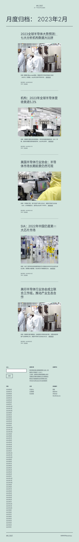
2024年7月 (9, 438)
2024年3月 (9, 446)
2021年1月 (8, 527)
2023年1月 (9, 476)
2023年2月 (9, 474)
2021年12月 (9, 503)
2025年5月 (9, 419)
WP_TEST (39, 6)
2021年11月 (9, 505)
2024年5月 (9, 442)
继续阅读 (48, 77)
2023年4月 (9, 469)
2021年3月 (9, 522)
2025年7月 (9, 414)
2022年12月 (9, 478)
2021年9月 (9, 510)
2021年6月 (9, 516)
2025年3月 (9, 423)
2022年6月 (9, 491)
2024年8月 (9, 436)
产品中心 (31, 389)
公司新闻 (31, 391)
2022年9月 (9, 484)
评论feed (55, 393)
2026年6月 (9, 393)
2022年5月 (9, 493)
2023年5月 (9, 467)
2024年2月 (9, 448)
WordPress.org (56, 395)
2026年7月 (9, 391)
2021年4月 (9, 520)
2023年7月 (9, 463)
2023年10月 (9, 457)
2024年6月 (9, 440)
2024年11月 (9, 429)
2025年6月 (9, 417)
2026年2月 (9, 402)
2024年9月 (9, 434)
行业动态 (26, 84)
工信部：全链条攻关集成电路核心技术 (38, 374)
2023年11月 (9, 455)
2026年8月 (9, 389)
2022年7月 (9, 488)
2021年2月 (9, 525)
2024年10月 (9, 431)
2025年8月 (9, 412)
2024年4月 (9, 444)
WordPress (69, 535)
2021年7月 (9, 514)
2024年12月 (9, 427)
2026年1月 (9, 404)
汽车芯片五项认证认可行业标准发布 (38, 380)
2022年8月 (9, 486)
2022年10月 (9, 482)
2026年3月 (9, 400)
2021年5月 (9, 518)
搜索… (7, 367)
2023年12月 (9, 453)
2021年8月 (9, 512)
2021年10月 (9, 508)
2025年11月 (9, 408)
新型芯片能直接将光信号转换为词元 (38, 378)
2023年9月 (9, 459)
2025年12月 (9, 406)
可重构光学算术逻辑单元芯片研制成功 (38, 376)
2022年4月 (9, 495)
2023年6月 (9, 465)
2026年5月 (9, 395)
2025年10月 (9, 410)
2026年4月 (9, 397)
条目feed (55, 391)
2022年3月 (9, 497)
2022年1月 (9, 501)
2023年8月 (9, 461)
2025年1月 (9, 425)
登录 (54, 389)
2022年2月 (9, 499)
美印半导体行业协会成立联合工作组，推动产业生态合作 (38, 293)
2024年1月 (9, 450)
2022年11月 (9, 480)
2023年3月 (9, 472)
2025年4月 (9, 421)
